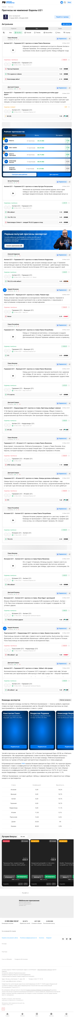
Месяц (37, 135)
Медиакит (48, 937)
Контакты (41, 937)
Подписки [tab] (13, 28)
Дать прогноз (66, 24)
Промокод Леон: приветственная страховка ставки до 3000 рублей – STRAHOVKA (14, 864)
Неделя (14, 135)
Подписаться (15, 746)
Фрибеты (25, 858)
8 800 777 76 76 (38, 979)
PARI (23, 763)
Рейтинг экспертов (65, 700)
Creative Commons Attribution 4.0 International (38, 990)
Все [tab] (37, 28)
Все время (59, 135)
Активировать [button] (22, 876)
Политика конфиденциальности (28, 937)
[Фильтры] (4, 32)
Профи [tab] (60, 28)
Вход (69, 2)
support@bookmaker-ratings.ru (14, 981)
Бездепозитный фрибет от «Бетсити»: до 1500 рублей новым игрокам (43, 864)
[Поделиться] (69, 38)
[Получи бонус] (61, 2)
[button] (62, 38)
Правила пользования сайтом (10, 937)
